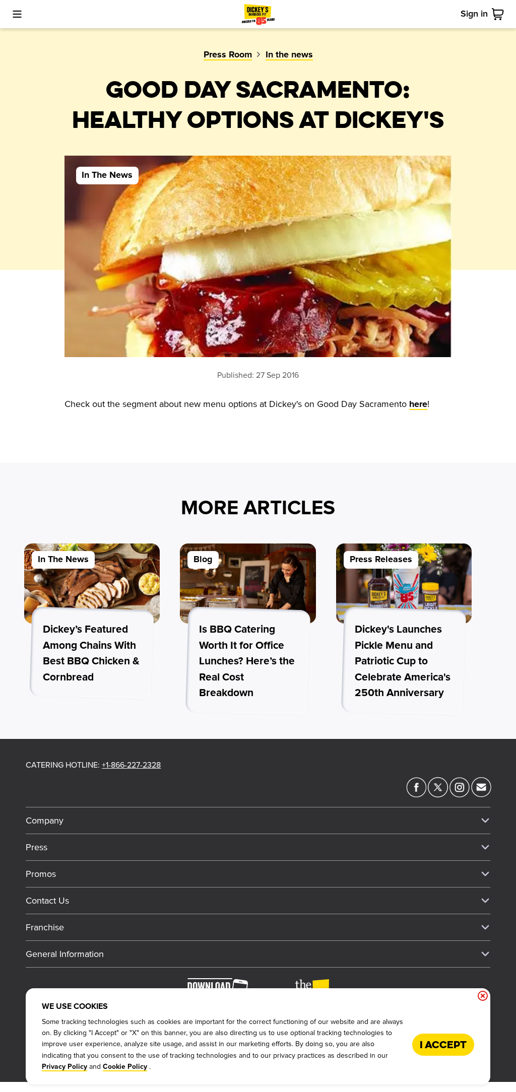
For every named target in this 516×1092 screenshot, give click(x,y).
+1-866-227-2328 (131, 765)
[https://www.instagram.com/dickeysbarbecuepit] (459, 794)
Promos (41, 873)
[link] (500, 14)
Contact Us (47, 900)
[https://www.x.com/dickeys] (438, 794)
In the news (289, 54)
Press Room (228, 54)
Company (44, 820)
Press (36, 847)
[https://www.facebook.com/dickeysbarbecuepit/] (416, 794)
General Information (65, 954)
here (418, 404)
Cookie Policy (125, 1066)
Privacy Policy (64, 1066)
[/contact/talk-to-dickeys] (481, 794)
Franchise (45, 927)
